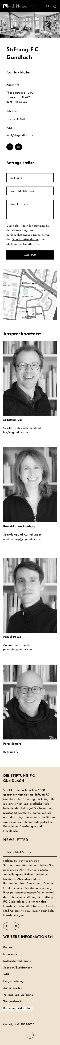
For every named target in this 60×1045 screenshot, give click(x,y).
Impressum (10, 954)
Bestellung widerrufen (17, 1008)
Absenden (30, 255)
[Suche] (47, 6)
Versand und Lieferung (18, 995)
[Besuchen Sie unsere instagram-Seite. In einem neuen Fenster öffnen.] (18, 146)
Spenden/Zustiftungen (17, 967)
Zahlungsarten (12, 988)
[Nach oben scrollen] (30, 1035)
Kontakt (8, 947)
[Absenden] (51, 851)
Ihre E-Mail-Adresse (22, 191)
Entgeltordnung (13, 981)
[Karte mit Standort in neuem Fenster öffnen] (30, 294)
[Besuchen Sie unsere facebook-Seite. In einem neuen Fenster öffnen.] (9, 146)
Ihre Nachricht (19, 204)
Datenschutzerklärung (26, 239)
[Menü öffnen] (32, 6)
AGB (6, 974)
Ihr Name (16, 178)
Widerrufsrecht (13, 1001)
